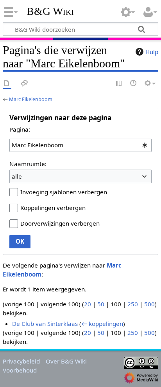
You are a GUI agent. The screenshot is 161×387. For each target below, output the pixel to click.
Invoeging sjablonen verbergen (63, 192)
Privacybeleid (21, 361)
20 (87, 304)
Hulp (151, 52)
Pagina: (19, 129)
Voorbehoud (20, 370)
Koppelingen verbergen (53, 208)
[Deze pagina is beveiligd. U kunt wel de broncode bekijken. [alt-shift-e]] (119, 83)
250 (132, 304)
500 (149, 304)
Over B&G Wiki (66, 361)
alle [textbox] (17, 176)
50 (100, 304)
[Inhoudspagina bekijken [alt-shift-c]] (7, 83)
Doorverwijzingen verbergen (60, 223)
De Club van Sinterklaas (45, 323)
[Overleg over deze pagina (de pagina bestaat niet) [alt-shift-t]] (24, 83)
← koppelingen (102, 323)
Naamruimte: (28, 164)
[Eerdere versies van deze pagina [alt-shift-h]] (133, 83)
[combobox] (80, 145)
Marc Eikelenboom (30, 99)
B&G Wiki (50, 11)
